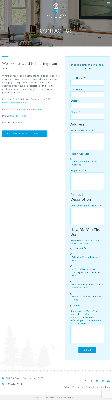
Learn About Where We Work (24, 133)
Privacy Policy (71, 387)
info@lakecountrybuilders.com (25, 109)
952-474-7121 (18, 115)
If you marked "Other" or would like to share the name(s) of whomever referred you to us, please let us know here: (86, 317)
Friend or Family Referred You (86, 259)
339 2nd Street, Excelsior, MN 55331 (25, 378)
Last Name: (77, 89)
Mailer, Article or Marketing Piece (86, 298)
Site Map (105, 387)
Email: (74, 100)
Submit (87, 350)
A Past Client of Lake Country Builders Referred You (86, 272)
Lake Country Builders (56, 10)
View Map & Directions (14, 102)
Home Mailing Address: (83, 130)
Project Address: (79, 153)
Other (77, 305)
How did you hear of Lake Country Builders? (84, 242)
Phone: (75, 112)
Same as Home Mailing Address (84, 163)
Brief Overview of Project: (85, 205)
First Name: (77, 78)
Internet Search (82, 248)
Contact (89, 387)
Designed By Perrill (69, 397)
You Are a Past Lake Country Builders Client (88, 286)
